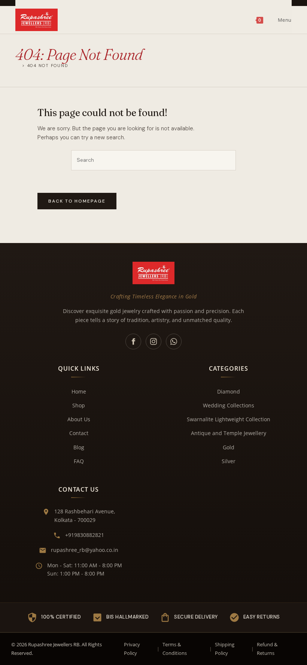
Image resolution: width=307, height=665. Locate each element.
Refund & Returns (267, 648)
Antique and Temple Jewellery (228, 433)
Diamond (228, 391)
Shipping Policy (224, 648)
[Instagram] (153, 341)
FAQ (79, 461)
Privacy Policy (132, 648)
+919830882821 (84, 534)
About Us (78, 419)
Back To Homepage (77, 201)
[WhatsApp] (174, 341)
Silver (228, 461)
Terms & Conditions (174, 648)
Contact (78, 433)
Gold (228, 447)
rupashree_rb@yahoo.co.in (84, 549)
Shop (78, 405)
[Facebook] (133, 341)
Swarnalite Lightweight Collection (228, 419)
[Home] (17, 65)
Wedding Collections (228, 405)
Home (79, 391)
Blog (78, 447)
